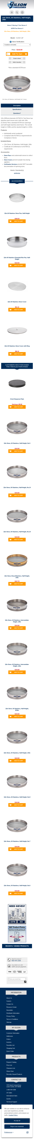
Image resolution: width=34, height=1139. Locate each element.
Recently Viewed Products (14, 1074)
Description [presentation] (17, 105)
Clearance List (10, 1068)
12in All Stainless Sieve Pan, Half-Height (17, 213)
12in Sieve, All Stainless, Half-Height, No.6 (17, 885)
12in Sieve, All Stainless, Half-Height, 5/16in (17, 709)
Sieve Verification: (18, 41)
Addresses (9, 1036)
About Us (9, 998)
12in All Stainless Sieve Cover (17, 302)
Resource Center (11, 1007)
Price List (9, 1065)
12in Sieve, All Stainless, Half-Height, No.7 (17, 841)
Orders (8, 1039)
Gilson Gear (10, 1071)
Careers (8, 1001)
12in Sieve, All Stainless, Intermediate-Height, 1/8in (17, 621)
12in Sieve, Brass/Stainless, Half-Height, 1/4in (17, 576)
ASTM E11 (17, 173)
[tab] (17, 105)
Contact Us (9, 1004)
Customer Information (12, 1033)
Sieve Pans (7, 155)
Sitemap (8, 1022)
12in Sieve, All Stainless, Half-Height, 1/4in (17, 753)
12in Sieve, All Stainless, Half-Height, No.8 (17, 797)
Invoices (8, 1042)
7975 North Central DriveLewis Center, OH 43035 (13, 1085)
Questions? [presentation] (17, 113)
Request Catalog (11, 1062)
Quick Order (10, 1051)
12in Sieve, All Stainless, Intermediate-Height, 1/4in (17, 665)
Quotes (8, 1099)
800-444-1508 (16, 960)
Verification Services (10, 164)
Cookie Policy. (13, 1115)
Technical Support (11, 1102)
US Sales (9, 1092)
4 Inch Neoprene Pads (17, 399)
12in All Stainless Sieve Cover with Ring (17, 346)
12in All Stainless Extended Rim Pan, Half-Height (17, 258)
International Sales (11, 1096)
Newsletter (9, 1010)
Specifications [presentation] (17, 109)
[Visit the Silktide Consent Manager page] (27, 1132)
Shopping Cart (10, 1048)
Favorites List (10, 1045)
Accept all (17, 1120)
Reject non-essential (17, 1126)
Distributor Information (12, 1013)
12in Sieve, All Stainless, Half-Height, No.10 (17, 531)
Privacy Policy (10, 1016)
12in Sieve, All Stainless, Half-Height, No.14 (17, 487)
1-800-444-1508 (11, 1089)
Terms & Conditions (12, 1019)
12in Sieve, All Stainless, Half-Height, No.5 (17, 443)
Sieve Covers (8, 160)
